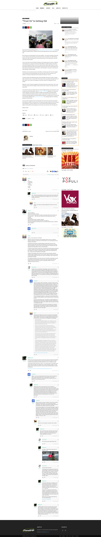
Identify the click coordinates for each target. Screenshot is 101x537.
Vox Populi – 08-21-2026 (67, 150)
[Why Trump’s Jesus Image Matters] (40, 151)
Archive (48, 8)
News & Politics (27, 18)
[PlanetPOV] (50, 3)
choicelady (36, 280)
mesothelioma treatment (39, 96)
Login (28, 168)
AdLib (29, 178)
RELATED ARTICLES (27, 145)
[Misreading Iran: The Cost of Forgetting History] (53, 151)
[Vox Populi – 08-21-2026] (70, 168)
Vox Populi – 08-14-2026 (67, 170)
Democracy (36, 154)
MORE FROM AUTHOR (37, 145)
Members (42, 8)
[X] (26, 27)
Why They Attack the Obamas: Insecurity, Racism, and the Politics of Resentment (28, 157)
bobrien (24, 23)
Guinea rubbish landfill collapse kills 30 (68, 114)
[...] (75, 86)
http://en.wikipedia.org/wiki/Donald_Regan (41, 352)
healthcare (29, 118)
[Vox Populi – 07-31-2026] (70, 237)
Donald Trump (25, 154)
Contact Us (65, 8)
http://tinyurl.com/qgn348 (46, 499)
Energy (26, 10)
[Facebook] (23, 27)
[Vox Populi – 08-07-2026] (70, 207)
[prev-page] (23, 160)
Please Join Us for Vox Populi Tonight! (52, 131)
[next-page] (24, 160)
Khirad (39, 421)
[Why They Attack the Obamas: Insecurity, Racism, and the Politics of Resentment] (28, 151)
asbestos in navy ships (43, 91)
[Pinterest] (28, 27)
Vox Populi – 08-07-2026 (67, 189)
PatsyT (29, 210)
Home (37, 8)
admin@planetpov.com (45, 531)
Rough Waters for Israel (26, 131)
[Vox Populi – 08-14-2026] (70, 187)
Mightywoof (34, 193)
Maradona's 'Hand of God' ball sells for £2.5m (70, 130)
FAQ (53, 8)
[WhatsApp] (31, 27)
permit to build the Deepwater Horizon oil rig (46, 49)
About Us (58, 8)
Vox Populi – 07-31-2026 (67, 227)
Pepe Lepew (34, 267)
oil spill (33, 118)
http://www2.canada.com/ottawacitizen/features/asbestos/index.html (40, 368)
